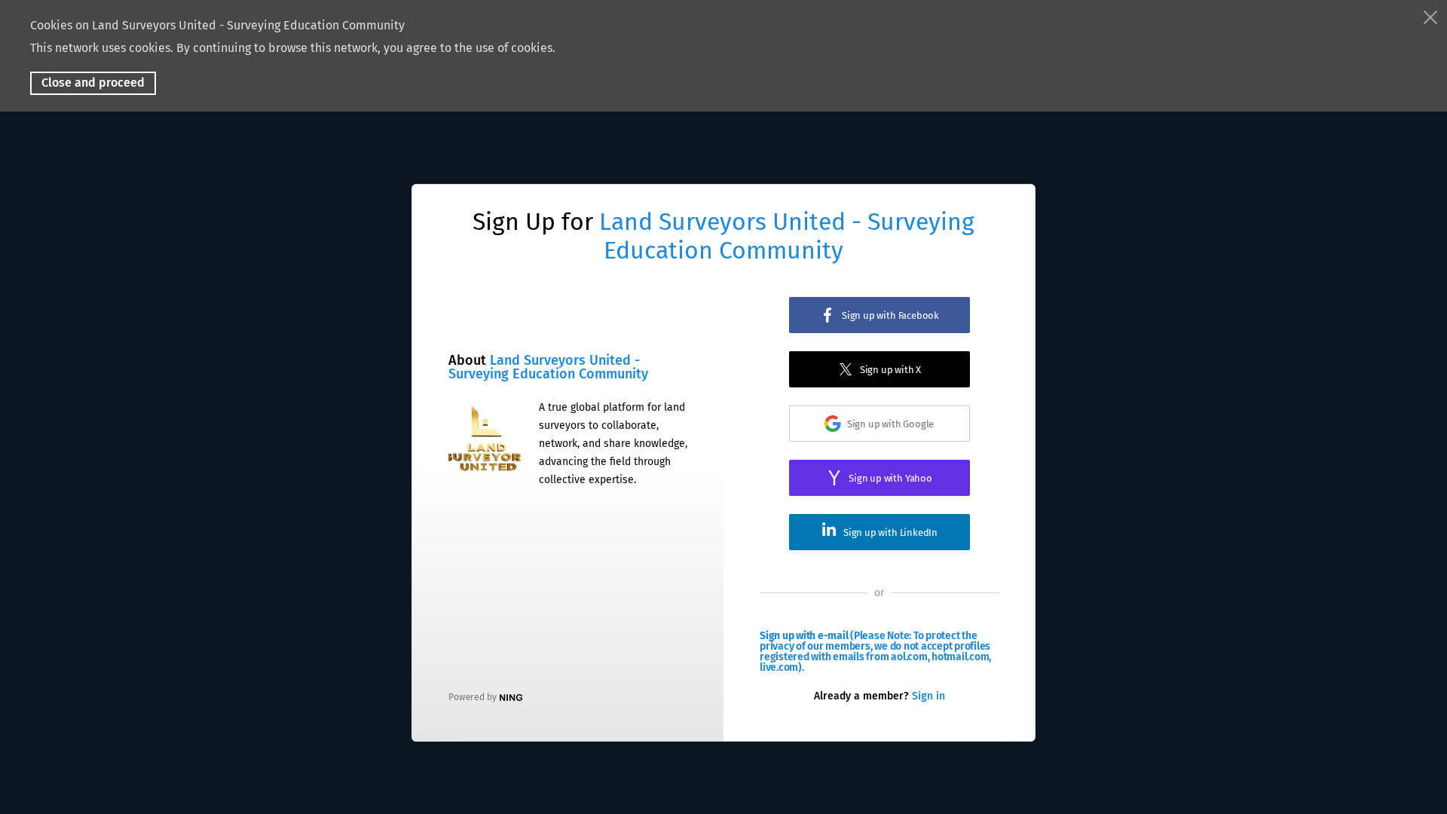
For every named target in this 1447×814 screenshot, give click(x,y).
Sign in (928, 696)
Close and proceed (93, 82)
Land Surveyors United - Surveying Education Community (786, 236)
